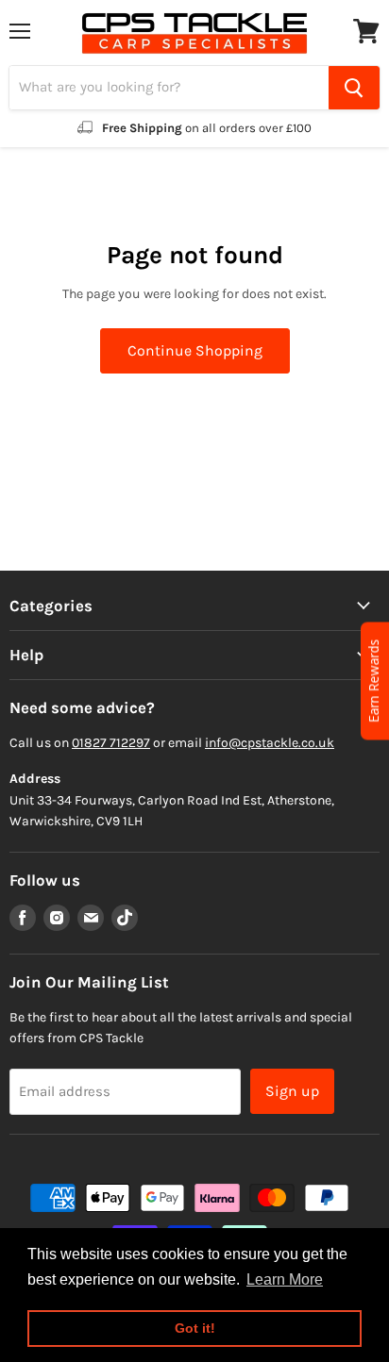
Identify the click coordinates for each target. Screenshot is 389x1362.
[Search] (354, 87)
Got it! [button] (195, 1328)
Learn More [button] (284, 1279)
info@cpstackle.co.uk (269, 743)
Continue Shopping (194, 350)
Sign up (292, 1091)
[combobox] (169, 87)
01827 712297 (111, 743)
